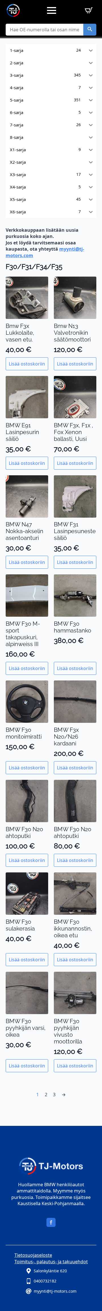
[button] (89, 30)
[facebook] (51, 1222)
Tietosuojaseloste (33, 1255)
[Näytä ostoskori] (87, 10)
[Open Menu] (51, 10)
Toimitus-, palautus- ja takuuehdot (51, 1262)
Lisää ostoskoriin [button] (27, 364)
